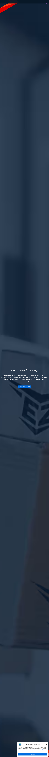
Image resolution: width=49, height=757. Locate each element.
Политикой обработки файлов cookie (35, 749)
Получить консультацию (24, 386)
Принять (33, 754)
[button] (46, 744)
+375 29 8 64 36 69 (42, 3)
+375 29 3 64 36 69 (42, 1)
